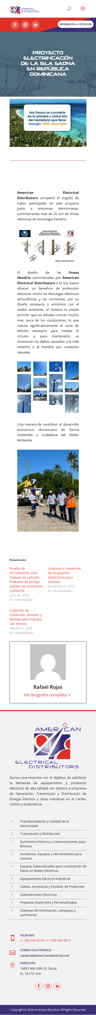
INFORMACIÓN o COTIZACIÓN (76, 24)
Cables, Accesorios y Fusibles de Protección (52, 886)
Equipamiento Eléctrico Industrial (45, 879)
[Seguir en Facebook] (15, 24)
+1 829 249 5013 (59, 940)
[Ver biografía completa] (69, 695)
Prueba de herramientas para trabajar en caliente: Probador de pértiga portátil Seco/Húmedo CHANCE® (26, 579)
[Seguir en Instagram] (25, 24)
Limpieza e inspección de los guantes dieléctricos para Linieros (64, 575)
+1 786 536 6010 (32, 940)
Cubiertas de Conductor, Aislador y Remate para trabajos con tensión (26, 617)
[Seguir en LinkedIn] (35, 24)
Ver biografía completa (45, 695)
